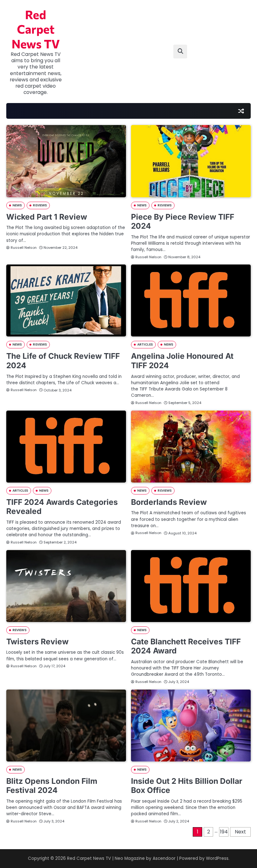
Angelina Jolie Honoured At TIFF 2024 (182, 360)
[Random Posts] (241, 111)
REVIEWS (40, 205)
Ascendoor (164, 858)
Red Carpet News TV (36, 29)
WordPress (217, 858)
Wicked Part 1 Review (46, 216)
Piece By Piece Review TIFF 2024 (182, 221)
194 (224, 831)
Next (240, 831)
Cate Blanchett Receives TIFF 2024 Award (186, 646)
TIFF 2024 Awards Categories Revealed (62, 506)
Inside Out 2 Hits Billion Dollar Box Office (186, 785)
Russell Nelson (24, 247)
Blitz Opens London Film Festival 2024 (51, 785)
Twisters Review (37, 641)
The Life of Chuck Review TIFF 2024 (63, 360)
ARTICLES (145, 344)
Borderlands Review (169, 502)
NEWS (17, 205)
